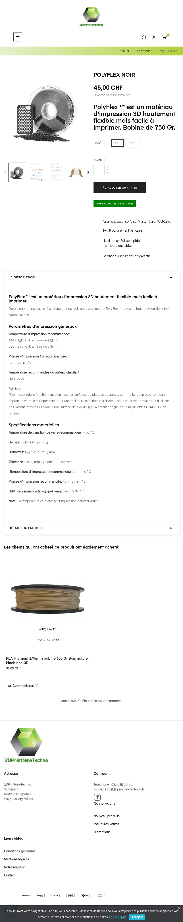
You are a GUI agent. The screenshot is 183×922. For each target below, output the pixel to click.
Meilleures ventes (106, 824)
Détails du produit (25, 528)
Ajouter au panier (122, 188)
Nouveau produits (107, 816)
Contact (9, 875)
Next (88, 172)
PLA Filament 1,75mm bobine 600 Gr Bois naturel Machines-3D (47, 661)
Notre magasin (14, 867)
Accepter (137, 917)
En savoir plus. (118, 917)
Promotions (102, 832)
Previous (5, 172)
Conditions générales (19, 851)
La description (22, 277)
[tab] (91, 277)
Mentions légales (16, 859)
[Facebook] (97, 797)
